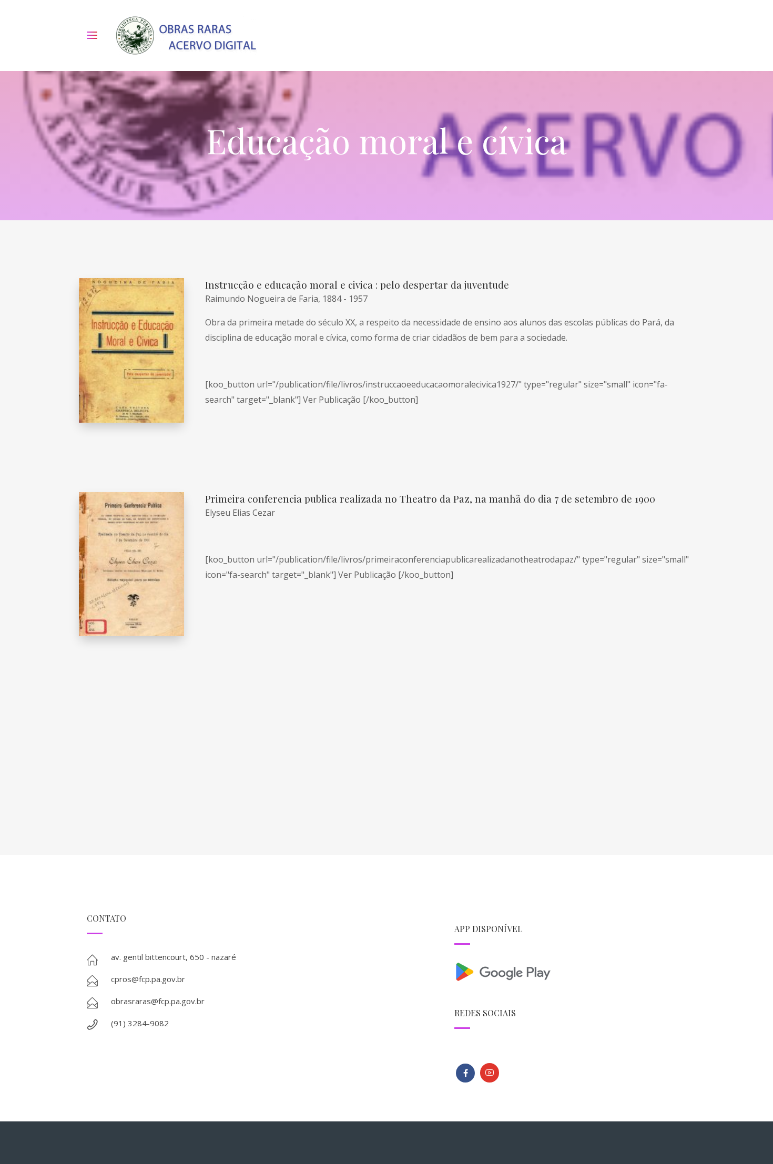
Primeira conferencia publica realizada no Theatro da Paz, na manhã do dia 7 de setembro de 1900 (430, 498)
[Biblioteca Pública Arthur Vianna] (465, 1073)
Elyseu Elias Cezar (240, 512)
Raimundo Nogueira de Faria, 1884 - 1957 (286, 298)
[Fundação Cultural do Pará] (489, 1073)
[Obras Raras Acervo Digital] (186, 35)
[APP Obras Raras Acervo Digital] (570, 971)
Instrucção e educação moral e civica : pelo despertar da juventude (357, 284)
